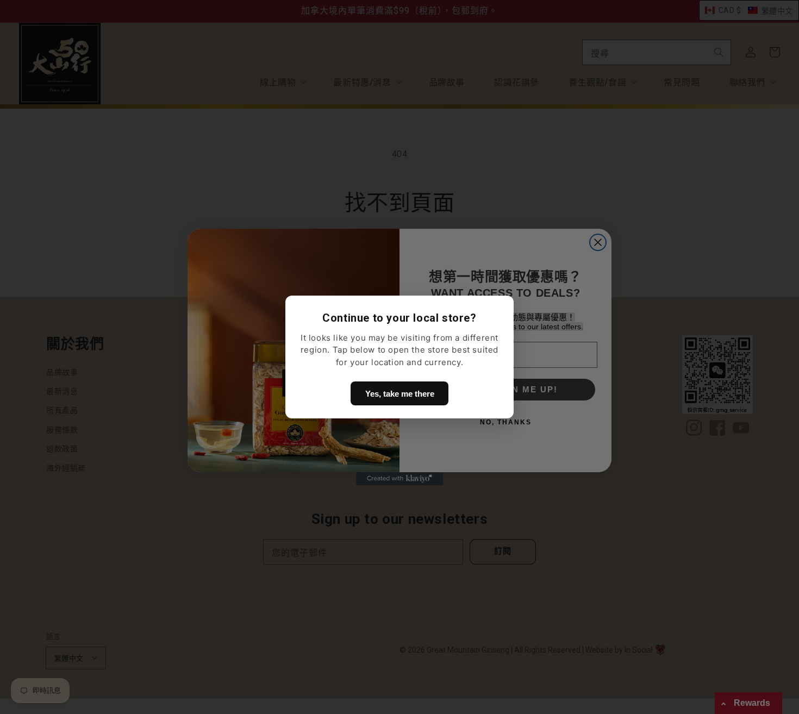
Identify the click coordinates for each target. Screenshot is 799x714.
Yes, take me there (399, 393)
